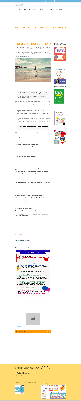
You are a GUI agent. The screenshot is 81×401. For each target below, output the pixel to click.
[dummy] (33, 313)
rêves (20, 240)
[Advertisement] (40, 18)
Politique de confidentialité (46, 368)
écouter (19, 104)
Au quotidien (19, 326)
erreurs (39, 118)
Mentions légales (45, 366)
